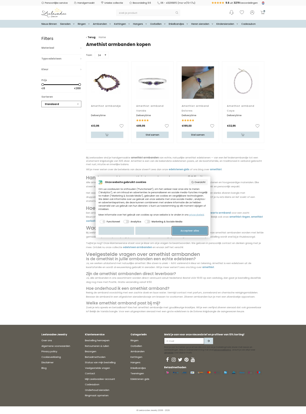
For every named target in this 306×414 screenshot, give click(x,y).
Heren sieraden (200, 24)
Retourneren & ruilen (97, 346)
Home (102, 37)
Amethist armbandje (106, 106)
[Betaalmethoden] (167, 373)
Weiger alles (116, 230)
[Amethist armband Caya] (243, 83)
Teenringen (137, 373)
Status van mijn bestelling (100, 362)
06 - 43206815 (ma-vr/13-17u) (177, 2)
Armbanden (100, 24)
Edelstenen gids (140, 379)
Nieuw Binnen (49, 24)
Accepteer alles (190, 230)
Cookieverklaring (51, 357)
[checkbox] (109, 221)
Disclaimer (47, 362)
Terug (91, 37)
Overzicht (199, 182)
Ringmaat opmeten (97, 395)
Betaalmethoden (95, 357)
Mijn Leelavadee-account (100, 379)
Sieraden (65, 24)
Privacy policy (49, 351)
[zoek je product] (177, 13)
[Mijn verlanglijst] (242, 13)
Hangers (138, 24)
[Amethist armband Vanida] (152, 83)
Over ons (46, 340)
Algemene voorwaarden (55, 346)
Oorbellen (156, 24)
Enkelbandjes (176, 24)
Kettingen (120, 24)
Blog (44, 368)
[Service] (231, 12)
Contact (90, 373)
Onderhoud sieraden (97, 390)
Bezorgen (90, 351)
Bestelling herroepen (97, 340)
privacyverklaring (222, 349)
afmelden (169, 352)
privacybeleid (196, 214)
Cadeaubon (248, 24)
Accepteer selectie (153, 230)
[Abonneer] (208, 341)
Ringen (82, 24)
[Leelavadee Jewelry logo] (54, 12)
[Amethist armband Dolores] (198, 83)
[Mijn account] (252, 13)
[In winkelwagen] (107, 135)
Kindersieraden (225, 24)
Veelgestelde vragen (97, 368)
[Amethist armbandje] (107, 83)
